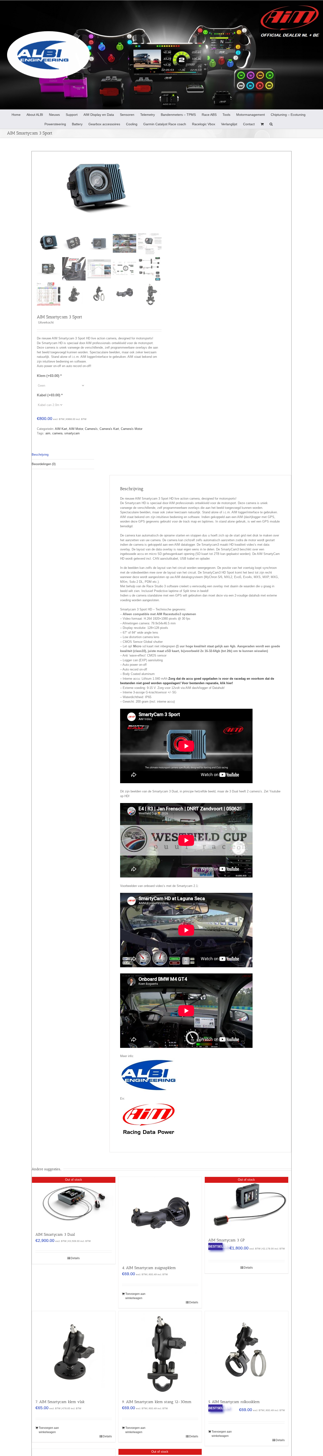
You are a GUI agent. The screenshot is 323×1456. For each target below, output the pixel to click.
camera (57, 433)
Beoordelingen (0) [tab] (44, 464)
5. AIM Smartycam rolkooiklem (234, 1402)
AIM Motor (76, 429)
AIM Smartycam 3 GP (226, 1240)
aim (47, 433)
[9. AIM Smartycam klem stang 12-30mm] (160, 1353)
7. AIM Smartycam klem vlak (60, 1402)
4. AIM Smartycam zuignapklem (149, 1268)
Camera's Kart (109, 429)
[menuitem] (16, 114)
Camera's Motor (131, 429)
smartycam (72, 433)
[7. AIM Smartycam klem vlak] (73, 1353)
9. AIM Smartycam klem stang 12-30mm (157, 1402)
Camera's (91, 429)
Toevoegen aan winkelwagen (135, 1296)
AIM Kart (61, 429)
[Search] (271, 124)
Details (75, 1258)
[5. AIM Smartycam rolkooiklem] (246, 1353)
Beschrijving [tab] (40, 454)
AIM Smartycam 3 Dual (55, 1234)
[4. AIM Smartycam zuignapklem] (160, 1218)
